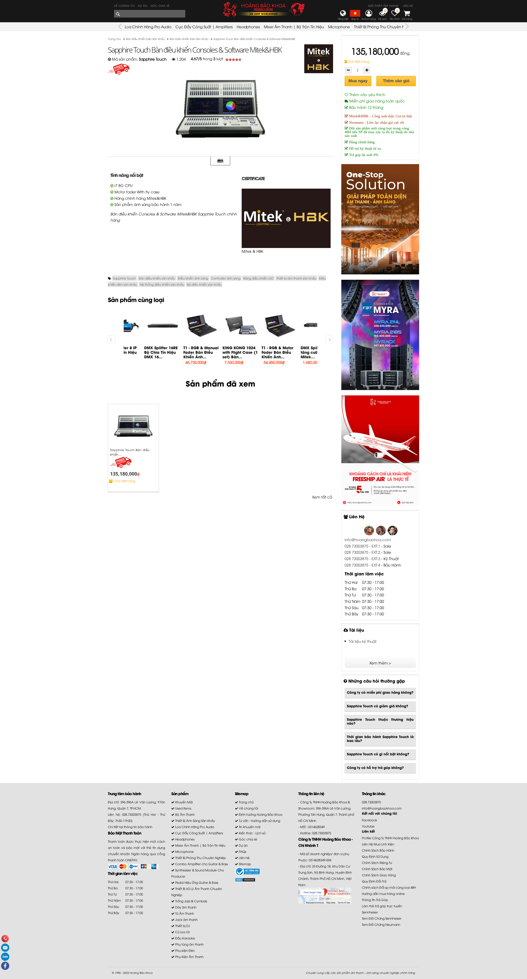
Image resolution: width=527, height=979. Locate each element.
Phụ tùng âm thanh (189, 944)
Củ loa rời (182, 932)
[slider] (233, 59)
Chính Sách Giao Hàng (379, 875)
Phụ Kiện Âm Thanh (189, 956)
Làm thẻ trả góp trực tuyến (382, 906)
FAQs (242, 851)
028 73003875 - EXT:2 (362, 552)
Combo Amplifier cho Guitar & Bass (201, 864)
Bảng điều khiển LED (258, 278)
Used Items (182, 808)
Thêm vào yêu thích (366, 94)
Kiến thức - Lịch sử (251, 833)
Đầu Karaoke (184, 938)
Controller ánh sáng (225, 278)
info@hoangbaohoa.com (368, 539)
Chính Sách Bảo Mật (377, 869)
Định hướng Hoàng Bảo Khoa (260, 814)
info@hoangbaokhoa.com (382, 808)
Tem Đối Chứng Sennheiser (381, 918)
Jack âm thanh (186, 919)
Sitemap (244, 864)
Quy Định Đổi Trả (374, 881)
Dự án (142, 5)
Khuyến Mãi (183, 802)
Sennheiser (370, 912)
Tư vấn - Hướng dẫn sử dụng (259, 820)
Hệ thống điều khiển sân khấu (162, 284)
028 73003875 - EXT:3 (363, 558)
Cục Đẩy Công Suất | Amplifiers (204, 26)
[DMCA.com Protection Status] (245, 879)
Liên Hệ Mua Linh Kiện (378, 844)
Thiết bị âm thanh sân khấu (296, 278)
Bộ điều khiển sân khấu (204, 284)
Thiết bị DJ (182, 926)
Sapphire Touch (124, 278)
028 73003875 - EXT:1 (362, 545)
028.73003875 (371, 802)
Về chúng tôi (124, 5)
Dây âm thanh (185, 907)
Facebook (369, 820)
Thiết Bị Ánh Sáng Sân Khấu (194, 820)
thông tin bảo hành (138, 827)
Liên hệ (408, 5)
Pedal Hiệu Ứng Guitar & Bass (196, 882)
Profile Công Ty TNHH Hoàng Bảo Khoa (390, 838)
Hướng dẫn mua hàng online (383, 893)
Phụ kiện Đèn (184, 950)
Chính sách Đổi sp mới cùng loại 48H (389, 887)
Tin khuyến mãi (249, 827)
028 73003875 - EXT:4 (362, 564)
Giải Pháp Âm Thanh (383, 5)
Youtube (368, 826)
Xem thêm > (380, 662)
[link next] (112, 339)
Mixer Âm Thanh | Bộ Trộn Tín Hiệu (294, 26)
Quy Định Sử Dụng (375, 856)
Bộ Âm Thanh (184, 814)
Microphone (339, 26)
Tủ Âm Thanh (184, 913)
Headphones (248, 26)
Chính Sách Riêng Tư (377, 862)
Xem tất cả (322, 496)
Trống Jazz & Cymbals (190, 901)
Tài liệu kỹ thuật (363, 641)
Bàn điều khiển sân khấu (157, 278)
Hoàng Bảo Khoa (141, 972)
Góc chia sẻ (160, 5)
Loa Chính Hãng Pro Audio (148, 26)
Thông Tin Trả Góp (375, 900)
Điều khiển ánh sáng (193, 278)
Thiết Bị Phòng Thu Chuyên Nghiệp (384, 26)
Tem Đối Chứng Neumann (381, 924)
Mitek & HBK (252, 251)
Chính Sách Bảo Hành (378, 850)
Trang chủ (246, 802)
